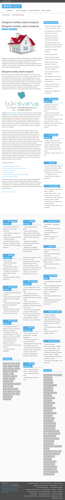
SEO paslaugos (33, 493)
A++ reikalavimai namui (51, 174)
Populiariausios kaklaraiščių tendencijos (52, 92)
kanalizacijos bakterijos (50, 436)
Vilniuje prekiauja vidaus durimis (30, 228)
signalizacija (56, 453)
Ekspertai (52, 163)
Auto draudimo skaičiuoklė (56, 487)
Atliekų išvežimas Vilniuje (44, 491)
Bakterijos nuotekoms (9, 256)
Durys (5, 366)
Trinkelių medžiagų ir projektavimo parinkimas (49, 316)
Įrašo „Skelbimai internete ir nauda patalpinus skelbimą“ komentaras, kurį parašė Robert (31, 318)
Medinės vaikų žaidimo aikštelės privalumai (12, 246)
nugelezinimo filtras (49, 441)
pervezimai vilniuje (6, 486)
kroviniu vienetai (10, 490)
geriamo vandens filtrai (53, 433)
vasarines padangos (49, 474)
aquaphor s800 (47, 400)
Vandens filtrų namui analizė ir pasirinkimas (52, 177)
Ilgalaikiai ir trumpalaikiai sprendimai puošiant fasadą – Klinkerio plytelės (31, 243)
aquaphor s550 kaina (49, 398)
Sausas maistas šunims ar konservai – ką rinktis (50, 237)
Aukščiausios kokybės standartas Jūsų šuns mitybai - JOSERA (53, 198)
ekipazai (4, 490)
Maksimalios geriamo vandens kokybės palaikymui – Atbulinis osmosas (52, 323)
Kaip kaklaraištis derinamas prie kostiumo (12, 346)
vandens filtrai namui (49, 464)
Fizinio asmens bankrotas (42, 487)
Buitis (17, 363)
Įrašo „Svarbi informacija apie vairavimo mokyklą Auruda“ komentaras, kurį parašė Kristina (31, 311)
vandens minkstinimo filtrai (50, 471)
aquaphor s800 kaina (49, 403)
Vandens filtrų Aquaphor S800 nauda (52, 150)
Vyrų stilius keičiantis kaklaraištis (9, 350)
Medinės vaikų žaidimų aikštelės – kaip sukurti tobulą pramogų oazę (32, 237)
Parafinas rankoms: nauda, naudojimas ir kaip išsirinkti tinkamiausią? (52, 86)
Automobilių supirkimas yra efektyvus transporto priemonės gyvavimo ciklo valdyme (11, 328)
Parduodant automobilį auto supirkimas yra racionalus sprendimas (11, 229)
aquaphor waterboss (49, 418)
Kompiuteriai (7, 371)
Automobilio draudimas (18, 15)
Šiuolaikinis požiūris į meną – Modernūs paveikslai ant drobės (11, 242)
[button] (61, 10)
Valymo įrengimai (8, 172)
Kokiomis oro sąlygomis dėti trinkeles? (51, 250)
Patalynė (6, 378)
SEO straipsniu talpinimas (10, 222)
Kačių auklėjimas (48, 230)
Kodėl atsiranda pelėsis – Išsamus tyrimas (10, 264)
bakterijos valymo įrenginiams (51, 431)
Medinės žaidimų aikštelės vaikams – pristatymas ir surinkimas (50, 291)
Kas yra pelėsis (8, 261)
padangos (46, 448)
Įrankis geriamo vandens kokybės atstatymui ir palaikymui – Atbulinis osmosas (52, 260)
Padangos (14, 376)
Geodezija (16, 366)
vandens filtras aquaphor (50, 469)
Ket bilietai (60, 489)
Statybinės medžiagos (29, 222)
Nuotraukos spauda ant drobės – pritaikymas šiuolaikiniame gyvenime (12, 305)
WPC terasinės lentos (50, 268)
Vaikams (17, 391)
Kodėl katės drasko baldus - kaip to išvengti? (53, 206)
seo (60, 451)
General (10, 366)
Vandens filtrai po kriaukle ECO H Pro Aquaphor (53, 80)
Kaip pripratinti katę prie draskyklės (50, 233)
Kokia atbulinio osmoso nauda (53, 76)
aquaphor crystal (48, 375)
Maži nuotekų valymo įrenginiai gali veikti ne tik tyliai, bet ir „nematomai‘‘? (52, 302)
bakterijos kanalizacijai (49, 426)
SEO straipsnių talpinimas (8, 191)
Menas (11, 373)
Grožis (5, 368)
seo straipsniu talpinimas (44, 496)
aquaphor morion (48, 380)
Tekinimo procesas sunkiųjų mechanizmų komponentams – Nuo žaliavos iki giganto (53, 115)
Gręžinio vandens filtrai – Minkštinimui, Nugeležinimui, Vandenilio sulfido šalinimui (30, 353)
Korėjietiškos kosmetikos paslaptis (51, 50)
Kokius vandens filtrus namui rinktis (31, 374)
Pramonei (12, 378)
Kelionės (17, 368)
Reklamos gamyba (8, 383)
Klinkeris (51, 246)
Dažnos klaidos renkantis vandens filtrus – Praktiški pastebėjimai (30, 335)
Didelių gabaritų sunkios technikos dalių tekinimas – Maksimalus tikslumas (10, 341)
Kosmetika (14, 371)
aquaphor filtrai (57, 375)
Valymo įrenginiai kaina (10, 170)
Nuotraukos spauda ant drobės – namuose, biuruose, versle (53, 27)
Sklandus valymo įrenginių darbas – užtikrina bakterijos (30, 370)
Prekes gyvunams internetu (30, 496)
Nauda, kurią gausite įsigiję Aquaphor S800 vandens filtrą (52, 146)
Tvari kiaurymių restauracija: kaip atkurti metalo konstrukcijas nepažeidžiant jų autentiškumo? (53, 44)
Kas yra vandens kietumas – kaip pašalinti (52, 72)
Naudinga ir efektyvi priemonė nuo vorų (53, 154)
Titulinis (3, 19)
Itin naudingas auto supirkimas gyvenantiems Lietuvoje (53, 32)
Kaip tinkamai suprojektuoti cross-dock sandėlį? (52, 68)
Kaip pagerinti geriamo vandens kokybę (52, 328)
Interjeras (11, 368)
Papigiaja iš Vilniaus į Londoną (41, 485)
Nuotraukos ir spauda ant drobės (51, 110)
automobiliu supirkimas (49, 423)
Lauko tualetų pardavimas (11, 176)
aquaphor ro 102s (48, 387)
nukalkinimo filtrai (48, 446)
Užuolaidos (10, 391)
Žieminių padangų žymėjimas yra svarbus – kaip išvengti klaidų (52, 286)
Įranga (17, 394)
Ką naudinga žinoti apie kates (52, 228)
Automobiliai (7, 363)
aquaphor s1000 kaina (49, 408)
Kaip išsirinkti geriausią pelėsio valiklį (52, 282)
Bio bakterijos (6, 15)
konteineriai (4, 488)
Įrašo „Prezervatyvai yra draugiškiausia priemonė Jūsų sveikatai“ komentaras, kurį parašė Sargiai (32, 296)
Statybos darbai (12, 29)
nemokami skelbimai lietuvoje (51, 438)
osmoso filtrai (58, 446)
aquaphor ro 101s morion (50, 385)
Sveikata (15, 389)
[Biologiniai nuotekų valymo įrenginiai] (22, 44)
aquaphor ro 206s (48, 390)
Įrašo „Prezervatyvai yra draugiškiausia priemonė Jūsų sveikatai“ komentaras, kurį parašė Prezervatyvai (32, 304)
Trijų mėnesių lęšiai (45, 489)
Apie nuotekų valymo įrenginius (12, 166)
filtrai (45, 433)
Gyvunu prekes (53, 186)
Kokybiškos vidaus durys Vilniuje (53, 142)
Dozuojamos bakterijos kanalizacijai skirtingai (16, 174)
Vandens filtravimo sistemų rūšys (30, 378)
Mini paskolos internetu (57, 496)
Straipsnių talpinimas (34, 10)
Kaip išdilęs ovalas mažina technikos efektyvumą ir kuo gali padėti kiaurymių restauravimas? (11, 334)
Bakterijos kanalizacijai (29, 329)
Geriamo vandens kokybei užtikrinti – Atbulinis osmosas (52, 58)
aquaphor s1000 (48, 405)
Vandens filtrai (7, 394)
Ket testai (54, 489)
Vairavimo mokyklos (21, 10)
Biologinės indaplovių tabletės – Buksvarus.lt (12, 278)
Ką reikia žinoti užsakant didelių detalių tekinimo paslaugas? (53, 169)
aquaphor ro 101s (48, 382)
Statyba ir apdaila (54, 312)
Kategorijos (9, 11)
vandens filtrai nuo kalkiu (50, 466)
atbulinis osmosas (48, 420)
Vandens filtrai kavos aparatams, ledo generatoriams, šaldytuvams (32, 348)
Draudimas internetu (13, 483)
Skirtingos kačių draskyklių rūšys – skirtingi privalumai (53, 202)
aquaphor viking (48, 415)
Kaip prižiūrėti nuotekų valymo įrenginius (14, 168)
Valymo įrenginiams (57, 483)
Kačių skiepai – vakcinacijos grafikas (51, 225)
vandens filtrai (47, 459)
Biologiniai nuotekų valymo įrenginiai (20, 26)
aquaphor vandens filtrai (50, 413)
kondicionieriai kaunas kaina (32, 489)
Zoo (13, 394)
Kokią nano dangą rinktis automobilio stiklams (30, 340)
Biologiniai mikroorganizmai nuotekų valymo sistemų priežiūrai (11, 273)
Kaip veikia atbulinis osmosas (12, 309)
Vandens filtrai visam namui (52, 140)
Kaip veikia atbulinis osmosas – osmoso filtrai (52, 254)
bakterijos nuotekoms (49, 428)
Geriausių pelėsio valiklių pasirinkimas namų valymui (10, 268)
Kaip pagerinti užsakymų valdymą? (51, 126)
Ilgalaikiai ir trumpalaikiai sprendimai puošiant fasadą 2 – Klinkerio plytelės (31, 249)
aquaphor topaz (48, 410)
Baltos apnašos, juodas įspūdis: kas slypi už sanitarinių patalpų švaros (12, 299)
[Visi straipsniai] (4, 10)
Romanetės (17, 383)
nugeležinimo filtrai (48, 443)
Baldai (12, 363)
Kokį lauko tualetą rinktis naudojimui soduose (50, 332)
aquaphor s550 (47, 395)
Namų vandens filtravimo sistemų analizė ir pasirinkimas (31, 232)
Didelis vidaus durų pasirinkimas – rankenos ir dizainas (12, 238)
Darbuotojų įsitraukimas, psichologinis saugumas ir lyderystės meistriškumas (52, 38)
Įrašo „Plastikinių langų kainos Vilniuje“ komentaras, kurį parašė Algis (32, 289)
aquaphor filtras (48, 377)
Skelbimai (4, 29)
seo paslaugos (47, 453)
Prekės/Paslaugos (8, 381)
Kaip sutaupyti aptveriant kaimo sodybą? (52, 296)
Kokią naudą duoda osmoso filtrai (51, 265)
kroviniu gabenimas (15, 486)
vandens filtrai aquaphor (50, 461)
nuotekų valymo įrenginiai (15, 112)
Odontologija (7, 376)
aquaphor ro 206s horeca (50, 392)
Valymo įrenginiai (46, 10)
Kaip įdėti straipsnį (7, 1)
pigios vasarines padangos (50, 451)
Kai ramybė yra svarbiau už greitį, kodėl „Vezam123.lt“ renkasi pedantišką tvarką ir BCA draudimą (53, 121)
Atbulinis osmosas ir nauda (30, 273)
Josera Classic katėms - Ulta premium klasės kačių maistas (52, 194)
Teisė (5, 391)
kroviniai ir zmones (12, 488)
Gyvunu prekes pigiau (57, 493)
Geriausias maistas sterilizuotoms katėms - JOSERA (53, 190)
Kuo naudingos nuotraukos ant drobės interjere (11, 234)
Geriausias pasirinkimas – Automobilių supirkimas (51, 105)
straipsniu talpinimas (49, 456)
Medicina (6, 373)
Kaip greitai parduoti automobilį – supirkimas (12, 293)
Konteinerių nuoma (32, 491)
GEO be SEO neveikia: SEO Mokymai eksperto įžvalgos (11, 312)
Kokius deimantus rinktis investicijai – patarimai (51, 63)
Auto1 (61, 485)
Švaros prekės (7, 399)
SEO (5, 386)
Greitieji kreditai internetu (45, 493)
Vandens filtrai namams (51, 54)
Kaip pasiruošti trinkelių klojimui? (53, 166)
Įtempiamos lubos (8, 396)
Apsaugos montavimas (57, 491)
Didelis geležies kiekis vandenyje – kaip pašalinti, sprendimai (32, 344)
